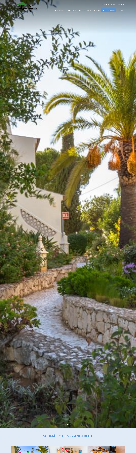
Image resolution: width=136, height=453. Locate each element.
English (113, 4)
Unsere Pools (85, 10)
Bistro (97, 10)
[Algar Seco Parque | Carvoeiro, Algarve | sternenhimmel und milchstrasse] (68, 424)
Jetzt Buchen (109, 10)
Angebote (72, 10)
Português (105, 4)
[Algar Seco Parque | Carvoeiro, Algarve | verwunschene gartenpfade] (67, 424)
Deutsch (121, 4)
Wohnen (59, 10)
